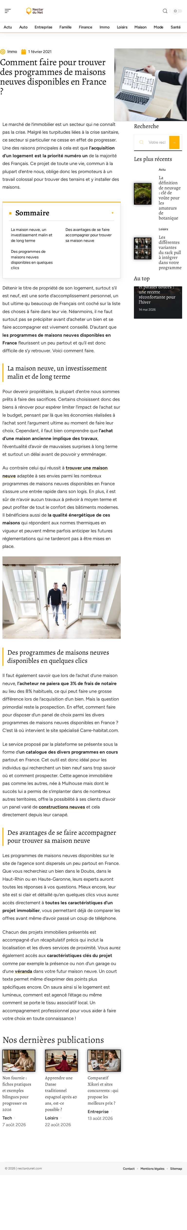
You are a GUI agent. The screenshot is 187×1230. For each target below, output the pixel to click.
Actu (162, 169)
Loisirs (51, 1118)
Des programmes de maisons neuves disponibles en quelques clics (32, 259)
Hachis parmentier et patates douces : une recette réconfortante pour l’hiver (157, 291)
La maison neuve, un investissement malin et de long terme (31, 235)
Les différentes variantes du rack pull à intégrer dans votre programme (170, 252)
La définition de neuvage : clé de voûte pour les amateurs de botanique (170, 197)
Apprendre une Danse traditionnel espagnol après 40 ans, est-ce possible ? (61, 1093)
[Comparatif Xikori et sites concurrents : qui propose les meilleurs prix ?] (104, 1061)
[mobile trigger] (9, 11)
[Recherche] (165, 11)
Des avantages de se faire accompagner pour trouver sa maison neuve (88, 235)
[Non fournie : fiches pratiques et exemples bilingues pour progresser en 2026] (19, 1061)
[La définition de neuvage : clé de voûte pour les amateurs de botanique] (142, 193)
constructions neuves (62, 807)
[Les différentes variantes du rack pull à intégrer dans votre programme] (142, 248)
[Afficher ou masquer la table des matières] (81, 213)
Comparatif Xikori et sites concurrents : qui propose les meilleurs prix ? (103, 1090)
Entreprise (98, 1111)
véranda (23, 971)
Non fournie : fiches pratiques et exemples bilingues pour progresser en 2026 (16, 1093)
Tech (7, 1118)
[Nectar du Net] (35, 11)
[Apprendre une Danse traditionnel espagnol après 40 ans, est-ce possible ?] (61, 1061)
